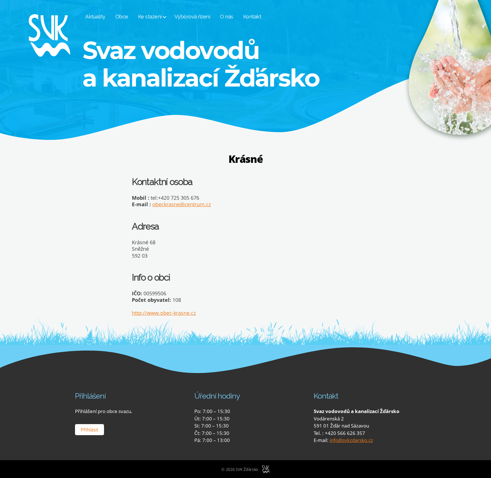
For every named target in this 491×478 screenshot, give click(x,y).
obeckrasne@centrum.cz (181, 204)
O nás (226, 17)
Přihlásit (89, 429)
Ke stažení (150, 17)
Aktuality (95, 17)
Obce (121, 17)
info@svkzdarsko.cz (351, 440)
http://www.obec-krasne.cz (164, 312)
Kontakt (252, 17)
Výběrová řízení (192, 17)
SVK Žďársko (247, 469)
